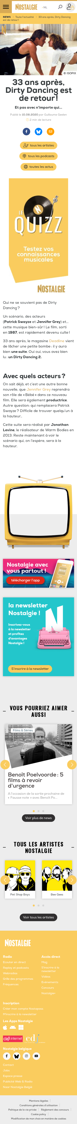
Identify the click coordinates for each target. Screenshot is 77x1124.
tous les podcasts (40, 156)
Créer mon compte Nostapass (23, 1008)
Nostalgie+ (48, 993)
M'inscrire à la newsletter (20, 1014)
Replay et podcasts (16, 967)
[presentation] (5, 764)
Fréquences (11, 984)
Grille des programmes (18, 979)
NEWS (7, 17)
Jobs (6, 1070)
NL (44, 7)
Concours (47, 987)
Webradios (10, 973)
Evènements (49, 982)
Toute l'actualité (24, 17)
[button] (33, 811)
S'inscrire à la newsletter (30, 669)
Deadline (56, 341)
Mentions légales (38, 1100)
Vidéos (45, 976)
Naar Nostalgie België (17, 1087)
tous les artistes (41, 145)
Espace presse (12, 1076)
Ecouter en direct (14, 962)
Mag (44, 962)
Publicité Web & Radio (17, 1081)
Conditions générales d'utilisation (39, 1105)
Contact (8, 1065)
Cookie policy (38, 1114)
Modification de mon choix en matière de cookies (38, 1118)
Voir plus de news (38, 818)
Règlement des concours (55, 1109)
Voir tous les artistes (38, 917)
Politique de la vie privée (22, 1109)
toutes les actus (41, 167)
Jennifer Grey (39, 389)
